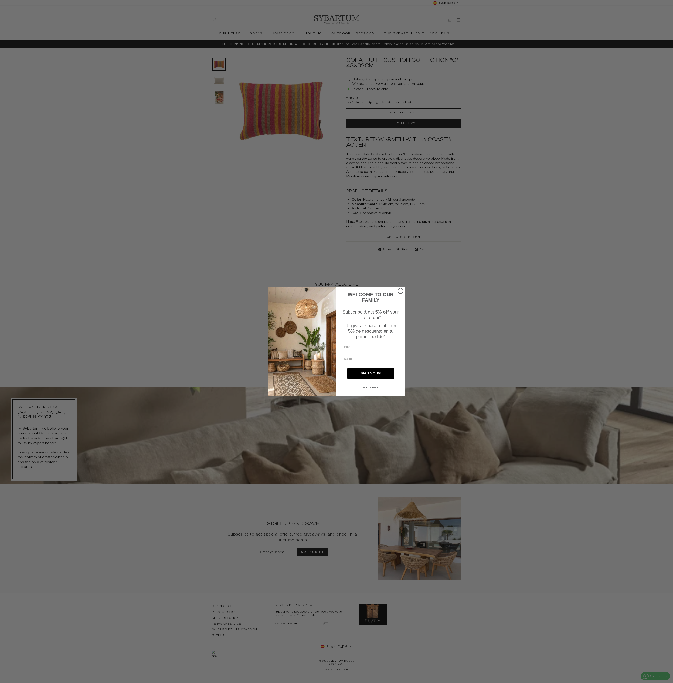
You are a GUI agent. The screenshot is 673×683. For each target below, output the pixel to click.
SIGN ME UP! (371, 373)
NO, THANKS (370, 387)
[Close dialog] (400, 291)
